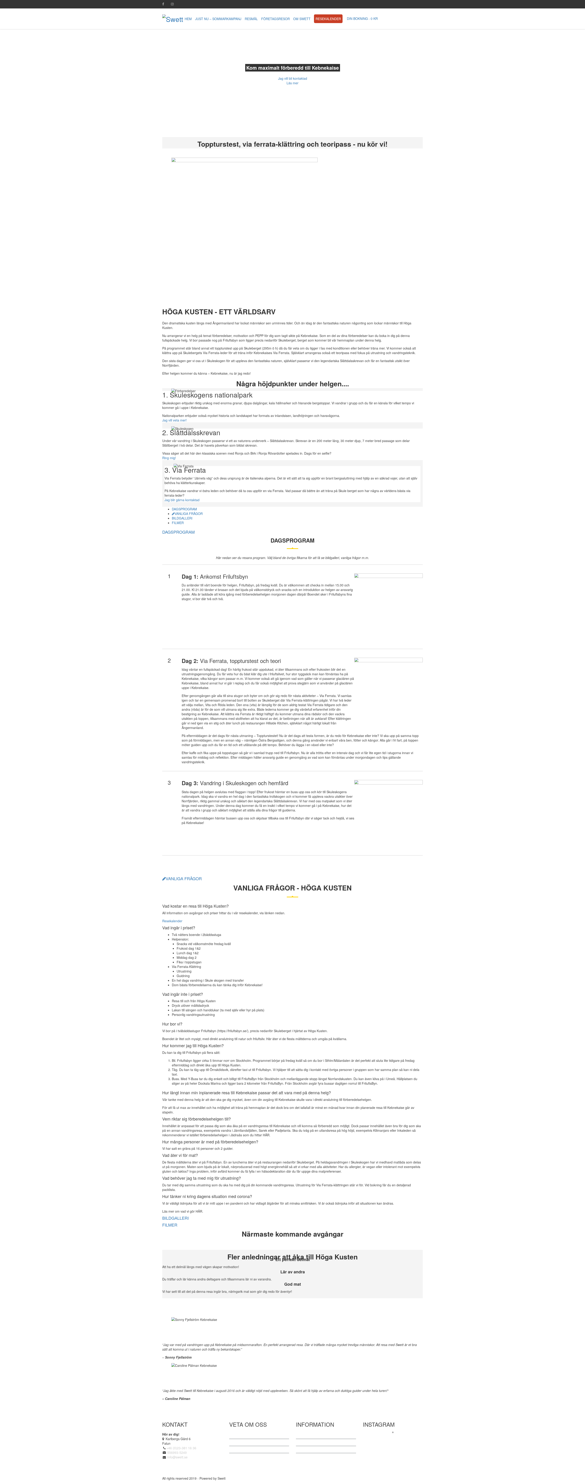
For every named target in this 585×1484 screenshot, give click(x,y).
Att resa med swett (247, 1442)
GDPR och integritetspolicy (319, 1449)
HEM (188, 18)
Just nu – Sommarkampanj (218, 18)
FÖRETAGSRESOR (275, 18)
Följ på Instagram (395, 1440)
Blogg (304, 1442)
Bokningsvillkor (244, 1456)
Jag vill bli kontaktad (292, 78)
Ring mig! (169, 458)
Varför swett (242, 1449)
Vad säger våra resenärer (319, 1435)
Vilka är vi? (242, 1435)
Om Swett (302, 18)
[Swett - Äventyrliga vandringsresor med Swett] (172, 18)
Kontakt (305, 1456)
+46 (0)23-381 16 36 (181, 1448)
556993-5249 (177, 1452)
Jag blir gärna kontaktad (182, 500)
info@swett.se (177, 1457)
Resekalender (328, 18)
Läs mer (292, 83)
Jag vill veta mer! (174, 420)
